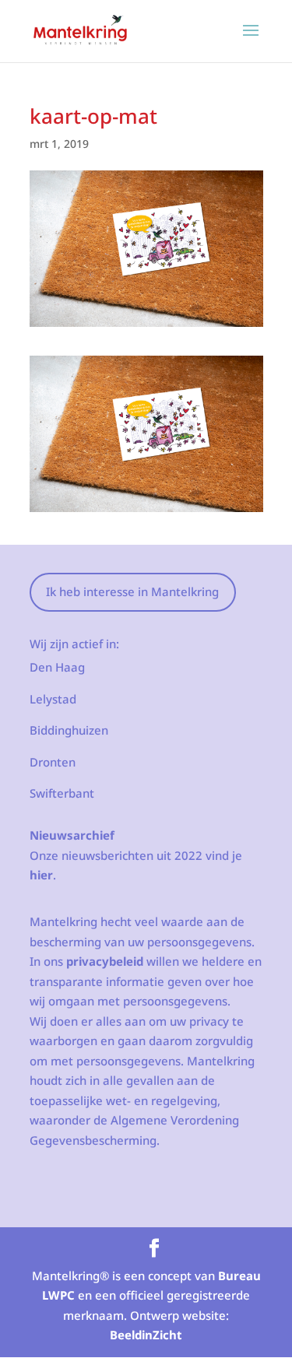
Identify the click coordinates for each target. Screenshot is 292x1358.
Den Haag (57, 667)
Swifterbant (62, 793)
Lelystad (53, 699)
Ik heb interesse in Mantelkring (132, 591)
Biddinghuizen (69, 730)
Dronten (53, 762)
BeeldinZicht (146, 1334)
